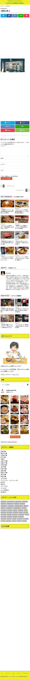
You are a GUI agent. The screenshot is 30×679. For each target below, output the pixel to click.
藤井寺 (3, 453)
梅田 (21, 516)
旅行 (3, 482)
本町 (15, 516)
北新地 (9, 512)
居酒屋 (21, 514)
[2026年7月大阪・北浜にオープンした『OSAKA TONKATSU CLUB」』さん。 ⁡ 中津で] (24, 419)
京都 (3, 463)
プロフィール (7, 673)
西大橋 (8, 521)
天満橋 (3, 514)
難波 (19, 521)
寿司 (15, 514)
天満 (26, 512)
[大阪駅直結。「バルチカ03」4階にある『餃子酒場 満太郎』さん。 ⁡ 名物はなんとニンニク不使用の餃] (15, 429)
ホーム (2, 673)
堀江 (20, 512)
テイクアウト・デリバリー (9, 480)
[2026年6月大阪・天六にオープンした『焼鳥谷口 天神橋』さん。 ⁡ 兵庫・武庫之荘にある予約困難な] (24, 429)
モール (3, 488)
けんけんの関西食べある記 (13, 676)
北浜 (15, 512)
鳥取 (3, 476)
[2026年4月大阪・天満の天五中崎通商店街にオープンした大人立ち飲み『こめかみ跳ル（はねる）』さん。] (5, 409)
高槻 (3, 451)
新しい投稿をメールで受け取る (10, 176)
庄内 (27, 514)
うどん (3, 501)
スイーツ (4, 505)
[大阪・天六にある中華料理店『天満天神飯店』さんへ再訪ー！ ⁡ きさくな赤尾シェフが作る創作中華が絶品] (15, 409)
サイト (2, 170)
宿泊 (3, 484)
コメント (3, 145)
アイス (3, 503)
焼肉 (9, 518)
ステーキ (11, 505)
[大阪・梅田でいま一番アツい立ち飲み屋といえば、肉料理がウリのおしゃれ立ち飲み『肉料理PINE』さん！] (5, 399)
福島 (19, 518)
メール (3, 164)
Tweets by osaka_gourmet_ (9, 442)
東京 (3, 474)
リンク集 (13, 673)
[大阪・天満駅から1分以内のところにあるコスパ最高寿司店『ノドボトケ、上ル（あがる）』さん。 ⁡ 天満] (15, 399)
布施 (3, 459)
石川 (3, 467)
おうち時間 (5, 490)
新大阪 (10, 516)
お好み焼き (10, 501)
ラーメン (9, 508)
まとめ (4, 478)
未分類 (3, 492)
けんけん (8, 273)
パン (3, 508)
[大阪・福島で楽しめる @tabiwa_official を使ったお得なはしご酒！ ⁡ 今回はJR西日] (5, 419)
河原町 (3, 518)
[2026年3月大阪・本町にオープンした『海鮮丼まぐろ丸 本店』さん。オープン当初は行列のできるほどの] (24, 409)
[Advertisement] (15, 39)
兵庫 (3, 465)
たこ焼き (18, 501)
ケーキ (22, 503)
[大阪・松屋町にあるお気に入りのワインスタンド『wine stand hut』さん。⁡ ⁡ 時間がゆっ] (15, 419)
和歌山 (3, 472)
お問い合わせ (25, 673)
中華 (15, 510)
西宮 (14, 521)
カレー (16, 503)
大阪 (3, 461)
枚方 (3, 457)
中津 (10, 510)
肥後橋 (25, 518)
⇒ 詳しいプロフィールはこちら (10, 374)
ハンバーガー (18, 505)
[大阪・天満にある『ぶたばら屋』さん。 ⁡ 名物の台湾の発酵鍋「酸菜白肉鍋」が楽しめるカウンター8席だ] (24, 399)
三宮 (24, 508)
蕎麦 (3, 521)
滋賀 (3, 471)
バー (26, 505)
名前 (2, 158)
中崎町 (3, 510)
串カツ (20, 510)
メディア (4, 486)
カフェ (10, 503)
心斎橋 (3, 516)
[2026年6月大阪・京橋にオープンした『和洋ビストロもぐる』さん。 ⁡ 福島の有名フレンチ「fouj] (5, 429)
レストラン (17, 508)
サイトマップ (19, 673)
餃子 (24, 521)
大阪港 (3, 455)
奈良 (3, 469)
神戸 (14, 518)
